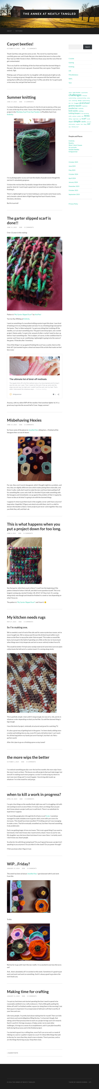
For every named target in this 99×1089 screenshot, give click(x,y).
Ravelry (71, 143)
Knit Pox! (38, 314)
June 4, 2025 (11, 533)
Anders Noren (81, 1082)
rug (80, 119)
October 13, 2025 (13, 48)
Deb (23, 48)
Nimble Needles (74, 149)
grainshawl (84, 103)
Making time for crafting (28, 991)
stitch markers (72, 124)
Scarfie (88, 119)
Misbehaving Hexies (24, 420)
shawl (71, 122)
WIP (88, 124)
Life (70, 71)
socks (83, 121)
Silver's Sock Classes (75, 145)
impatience (84, 106)
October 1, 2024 (13, 762)
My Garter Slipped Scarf (23, 314)
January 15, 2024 (13, 996)
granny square (75, 105)
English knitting (86, 100)
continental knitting (81, 98)
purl (82, 116)
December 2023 (74, 186)
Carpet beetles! (20, 44)
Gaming (71, 62)
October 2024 (73, 174)
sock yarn (89, 121)
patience (74, 116)
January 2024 (73, 182)
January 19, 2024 (13, 868)
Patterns (19, 31)
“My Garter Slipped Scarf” (26, 602)
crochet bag (74, 100)
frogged (76, 103)
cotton (88, 98)
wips (70, 126)
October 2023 (73, 190)
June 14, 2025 (12, 424)
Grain (48, 816)
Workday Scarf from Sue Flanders (28, 112)
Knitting (71, 67)
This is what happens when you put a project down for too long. (34, 526)
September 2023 (74, 194)
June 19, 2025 (12, 102)
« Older (12, 1053)
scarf (84, 118)
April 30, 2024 (12, 799)
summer (78, 124)
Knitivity (10, 114)
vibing (85, 124)
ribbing (70, 119)
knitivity (81, 108)
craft (70, 100)
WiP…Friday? (18, 864)
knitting (81, 111)
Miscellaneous (73, 75)
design (80, 100)
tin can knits (73, 147)
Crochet (71, 58)
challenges (75, 95)
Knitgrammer (73, 151)
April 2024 (72, 178)
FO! (72, 103)
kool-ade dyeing (85, 113)
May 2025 (72, 170)
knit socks (73, 111)
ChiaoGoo (84, 95)
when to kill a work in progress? (34, 794)
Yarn (70, 83)
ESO (70, 103)
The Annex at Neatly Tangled (49, 13)
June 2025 (72, 166)
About (9, 31)
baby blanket (76, 92)
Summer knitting (21, 97)
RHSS (87, 116)
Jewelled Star (33, 430)
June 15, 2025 (12, 227)
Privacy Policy (73, 204)
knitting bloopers (75, 113)
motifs (70, 116)
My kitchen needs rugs (26, 617)
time (82, 124)
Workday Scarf (75, 126)
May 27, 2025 (11, 622)
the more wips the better (28, 757)
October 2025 (73, 162)
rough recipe (76, 119)
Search (87, 47)
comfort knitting (72, 98)
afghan (70, 92)
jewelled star (73, 108)
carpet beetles (84, 92)
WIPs (70, 79)
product (79, 116)
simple (77, 121)
